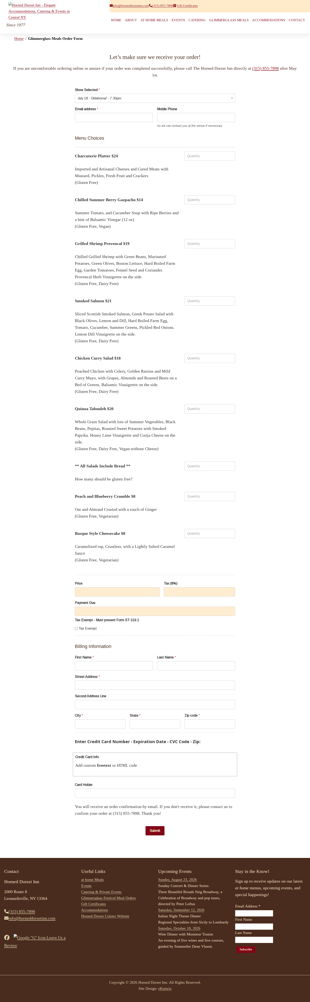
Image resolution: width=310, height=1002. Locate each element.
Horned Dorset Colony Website (105, 916)
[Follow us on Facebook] (8, 937)
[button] (300, 992)
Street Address (87, 676)
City (79, 715)
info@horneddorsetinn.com (131, 5)
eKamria (164, 988)
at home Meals (154, 20)
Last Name (166, 657)
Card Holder (84, 785)
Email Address (247, 906)
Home (116, 20)
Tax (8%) (170, 583)
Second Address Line (90, 696)
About (131, 20)
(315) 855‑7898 (162, 5)
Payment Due (85, 603)
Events (178, 20)
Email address (86, 109)
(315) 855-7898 (265, 68)
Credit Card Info (87, 757)
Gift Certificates (187, 5)
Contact (297, 20)
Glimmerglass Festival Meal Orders (108, 898)
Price (78, 583)
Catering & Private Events (101, 892)
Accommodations (268, 20)
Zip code (192, 715)
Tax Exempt (88, 628)
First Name (84, 657)
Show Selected (87, 90)
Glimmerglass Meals (229, 20)
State (135, 715)
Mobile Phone (167, 109)
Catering (197, 20)
